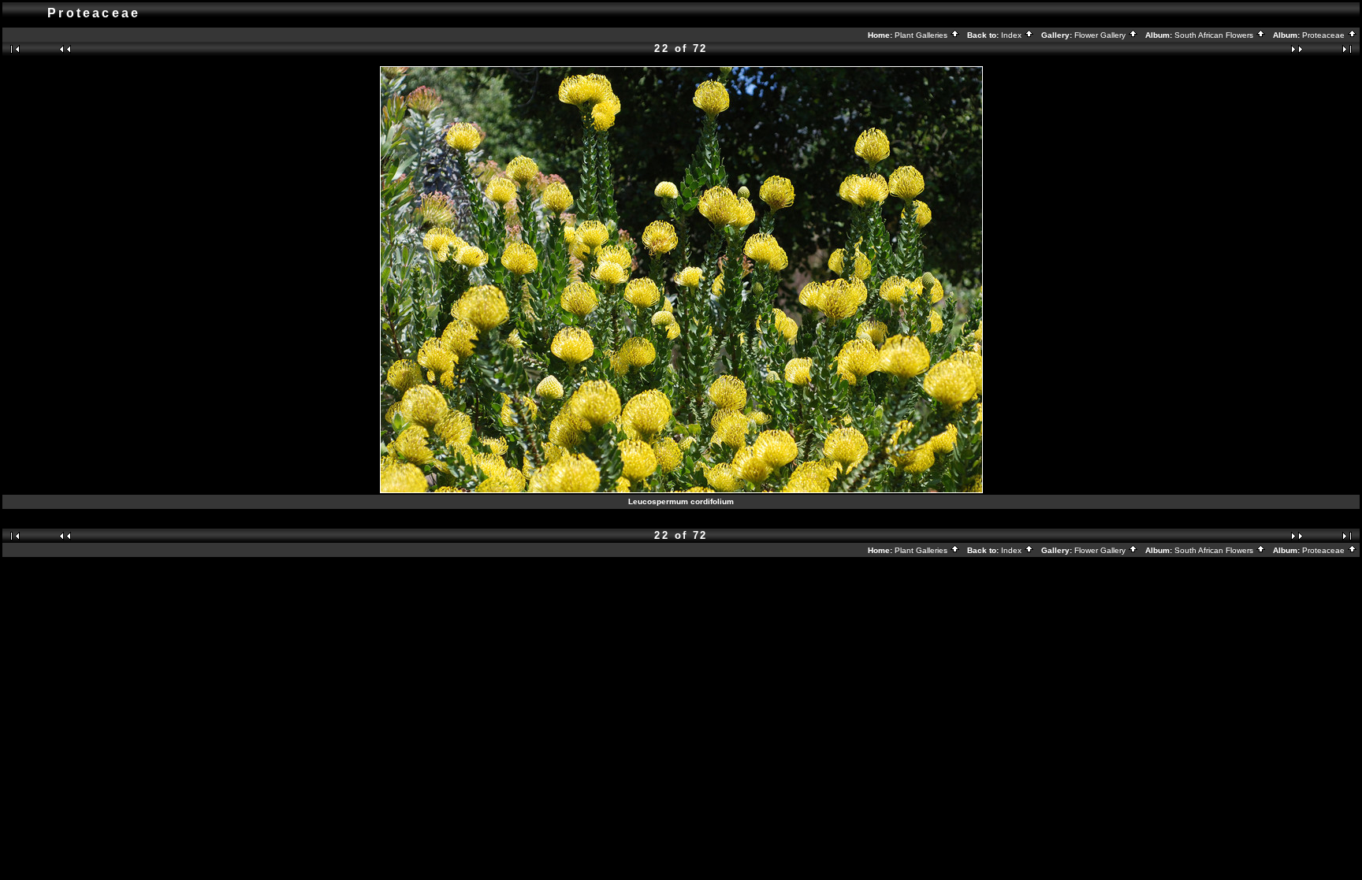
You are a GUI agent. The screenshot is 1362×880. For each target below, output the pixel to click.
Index (1012, 35)
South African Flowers (1215, 35)
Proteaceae (1324, 35)
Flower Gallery (1101, 35)
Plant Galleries (922, 35)
